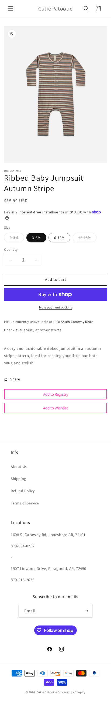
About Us (19, 466)
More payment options (55, 307)
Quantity (11, 249)
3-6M (36, 237)
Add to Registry (55, 394)
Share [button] (15, 379)
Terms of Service (25, 503)
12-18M (87, 238)
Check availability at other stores (32, 330)
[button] (11, 8)
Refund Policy (23, 490)
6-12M (59, 237)
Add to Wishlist (55, 407)
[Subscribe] (86, 611)
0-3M (17, 238)
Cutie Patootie (47, 692)
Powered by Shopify (71, 692)
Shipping (18, 478)
